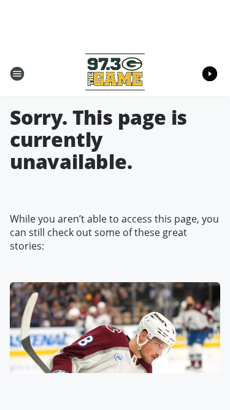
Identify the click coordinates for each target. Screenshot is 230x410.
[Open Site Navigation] (17, 73)
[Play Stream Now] (209, 73)
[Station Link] (115, 73)
